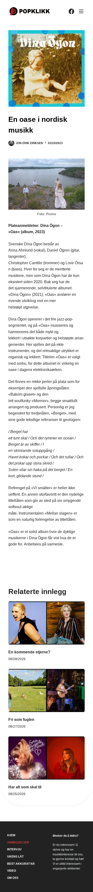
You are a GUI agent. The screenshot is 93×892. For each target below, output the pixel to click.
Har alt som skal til (24, 787)
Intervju (14, 849)
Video (11, 870)
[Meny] (81, 11)
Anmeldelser (18, 842)
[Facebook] (71, 11)
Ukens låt (15, 856)
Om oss (12, 878)
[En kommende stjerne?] (46, 623)
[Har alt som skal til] (46, 758)
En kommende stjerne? (29, 652)
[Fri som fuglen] (46, 690)
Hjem (11, 835)
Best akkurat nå (21, 863)
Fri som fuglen (21, 720)
